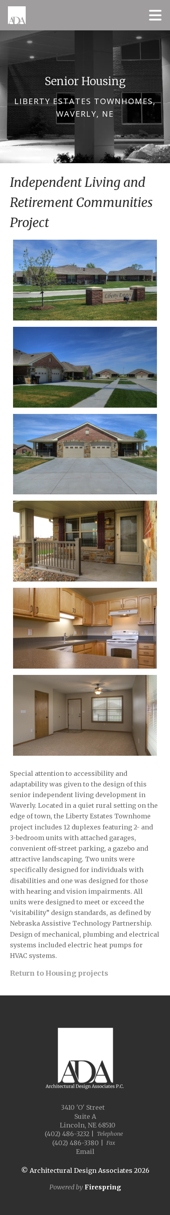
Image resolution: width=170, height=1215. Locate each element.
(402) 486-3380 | (78, 1143)
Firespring (103, 1187)
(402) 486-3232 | (69, 1134)
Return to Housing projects (59, 973)
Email (85, 1151)
